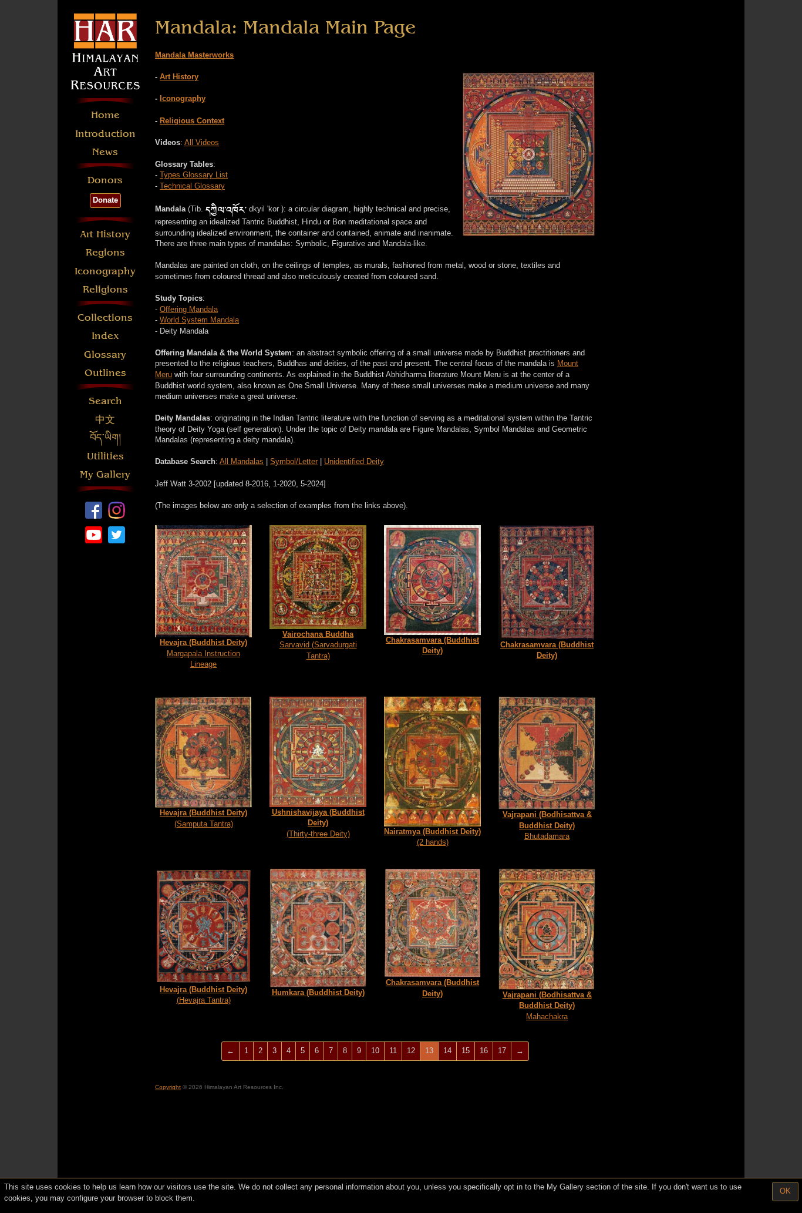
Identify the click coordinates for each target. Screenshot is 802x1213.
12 (411, 1050)
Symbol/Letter (294, 461)
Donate (105, 200)
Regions (105, 252)
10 (375, 1050)
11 (393, 1050)
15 (465, 1050)
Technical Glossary (192, 186)
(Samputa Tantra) (203, 818)
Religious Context (192, 120)
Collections (105, 317)
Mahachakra (547, 1005)
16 (484, 1050)
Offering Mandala (189, 309)
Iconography (105, 271)
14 (447, 1050)
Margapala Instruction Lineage (203, 653)
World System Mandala (199, 319)
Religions (105, 289)
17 (502, 1050)
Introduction (105, 133)
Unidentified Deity (354, 461)
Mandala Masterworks (194, 55)
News (105, 151)
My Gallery (105, 474)
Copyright (168, 1087)
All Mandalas (242, 461)
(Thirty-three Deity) (318, 823)
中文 (105, 419)
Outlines (105, 372)
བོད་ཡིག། (105, 437)
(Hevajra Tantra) (203, 995)
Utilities (105, 456)
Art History (105, 234)
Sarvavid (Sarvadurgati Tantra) (318, 645)
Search (105, 400)
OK (785, 1191)
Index (105, 335)
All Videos (201, 142)
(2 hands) (432, 837)
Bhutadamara (547, 825)
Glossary (105, 354)
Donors (105, 180)
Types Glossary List (194, 174)
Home (105, 114)
